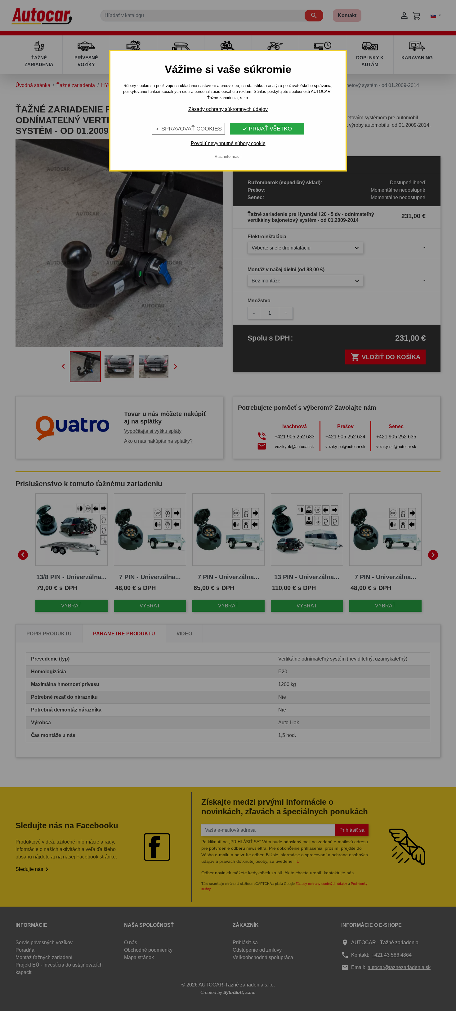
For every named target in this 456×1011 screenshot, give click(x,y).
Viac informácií (228, 156)
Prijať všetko (267, 129)
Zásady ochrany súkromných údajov (228, 109)
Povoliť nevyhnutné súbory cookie (228, 143)
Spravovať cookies (188, 129)
